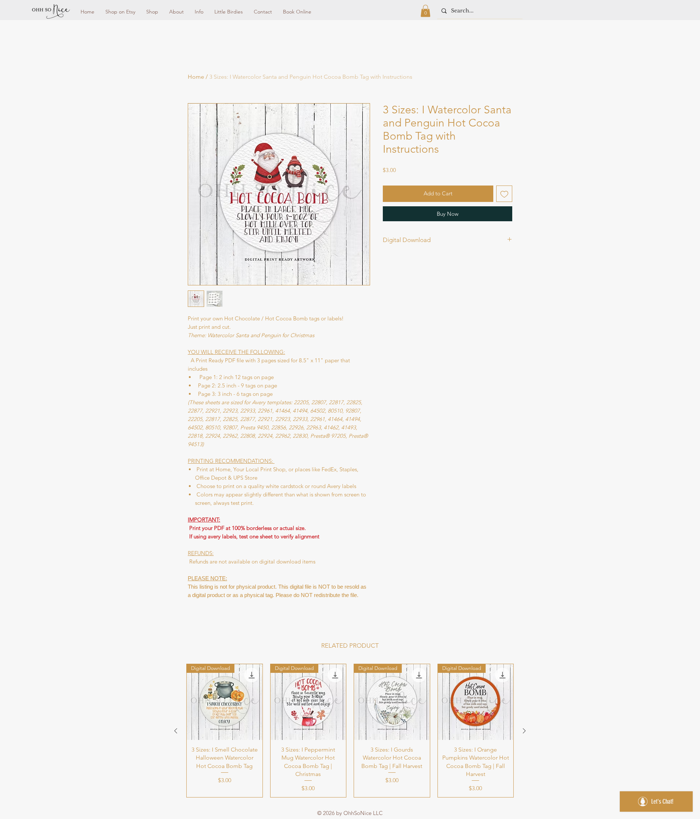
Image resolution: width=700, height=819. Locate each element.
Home (196, 76)
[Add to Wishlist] (504, 194)
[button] (425, 11)
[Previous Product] (175, 730)
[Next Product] (524, 730)
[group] (350, 730)
